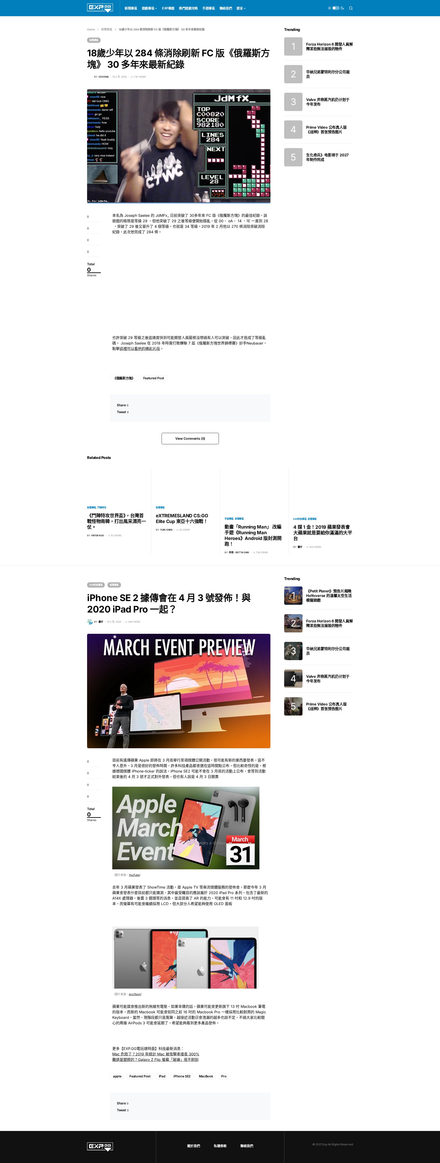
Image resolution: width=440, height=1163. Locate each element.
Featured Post (153, 378)
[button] (336, 8)
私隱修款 (220, 1146)
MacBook (206, 1076)
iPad (162, 1076)
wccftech (135, 994)
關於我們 (193, 1146)
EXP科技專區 (299, 519)
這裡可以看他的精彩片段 (140, 348)
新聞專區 (106, 29)
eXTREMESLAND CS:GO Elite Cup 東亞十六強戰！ (182, 518)
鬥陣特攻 (101, 507)
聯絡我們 (246, 1146)
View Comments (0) (190, 438)
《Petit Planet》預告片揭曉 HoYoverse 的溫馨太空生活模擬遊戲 (329, 595)
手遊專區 (229, 518)
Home (91, 29)
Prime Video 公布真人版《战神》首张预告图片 (326, 129)
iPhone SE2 (182, 1076)
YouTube (134, 875)
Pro (223, 1076)
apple (117, 1076)
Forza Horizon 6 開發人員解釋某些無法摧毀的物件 (329, 46)
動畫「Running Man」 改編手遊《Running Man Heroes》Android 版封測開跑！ (253, 535)
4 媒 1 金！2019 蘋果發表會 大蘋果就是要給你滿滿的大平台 (322, 532)
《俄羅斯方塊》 (124, 378)
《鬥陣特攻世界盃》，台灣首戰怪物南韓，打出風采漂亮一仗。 (116, 521)
